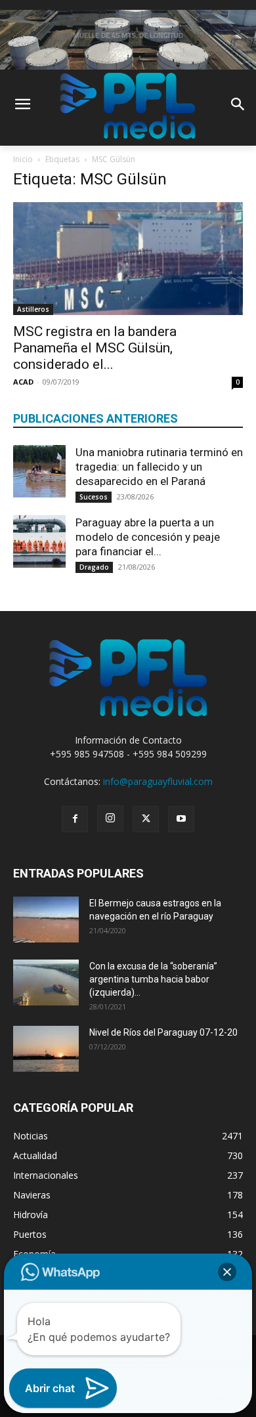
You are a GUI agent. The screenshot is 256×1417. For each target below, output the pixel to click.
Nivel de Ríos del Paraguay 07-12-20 (163, 1032)
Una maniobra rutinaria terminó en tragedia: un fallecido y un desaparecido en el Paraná (159, 467)
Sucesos (93, 496)
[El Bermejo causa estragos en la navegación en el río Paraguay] (46, 919)
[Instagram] (110, 818)
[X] (146, 819)
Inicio (23, 159)
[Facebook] (75, 819)
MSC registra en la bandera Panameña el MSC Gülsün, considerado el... (95, 348)
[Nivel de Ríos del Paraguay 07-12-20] (46, 1049)
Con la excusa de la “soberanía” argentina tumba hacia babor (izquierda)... (153, 979)
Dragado (94, 567)
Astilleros (33, 309)
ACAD (23, 382)
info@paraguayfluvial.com (158, 781)
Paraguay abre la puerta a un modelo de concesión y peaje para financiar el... (147, 537)
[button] (227, 1272)
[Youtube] (181, 819)
